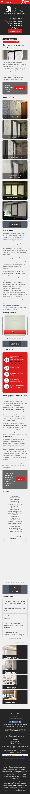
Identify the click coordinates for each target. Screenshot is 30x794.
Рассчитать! (19, 88)
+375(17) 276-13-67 (9, 776)
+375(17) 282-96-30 (20, 776)
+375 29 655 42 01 (15, 741)
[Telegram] (20, 722)
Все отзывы (15, 589)
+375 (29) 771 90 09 (15, 21)
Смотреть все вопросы (15, 638)
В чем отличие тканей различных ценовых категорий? (14, 634)
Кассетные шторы (7, 307)
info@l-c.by (15, 778)
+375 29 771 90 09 (15, 743)
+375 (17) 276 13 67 (15, 26)
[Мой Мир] (15, 722)
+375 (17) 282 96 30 (15, 23)
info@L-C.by (15, 28)
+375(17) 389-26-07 (20, 791)
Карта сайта (15, 716)
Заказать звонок (15, 31)
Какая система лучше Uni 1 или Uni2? (14, 609)
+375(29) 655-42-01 (9, 775)
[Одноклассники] (13, 722)
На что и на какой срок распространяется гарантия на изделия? (14, 625)
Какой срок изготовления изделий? (13, 617)
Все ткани (15, 343)
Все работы (15, 224)
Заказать (20, 479)
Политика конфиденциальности (15, 718)
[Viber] (17, 722)
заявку (21, 356)
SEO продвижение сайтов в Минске (15, 758)
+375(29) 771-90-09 (20, 775)
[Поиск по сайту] (22, 2)
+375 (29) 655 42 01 (15, 19)
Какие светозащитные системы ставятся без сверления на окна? (14, 602)
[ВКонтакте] (10, 722)
